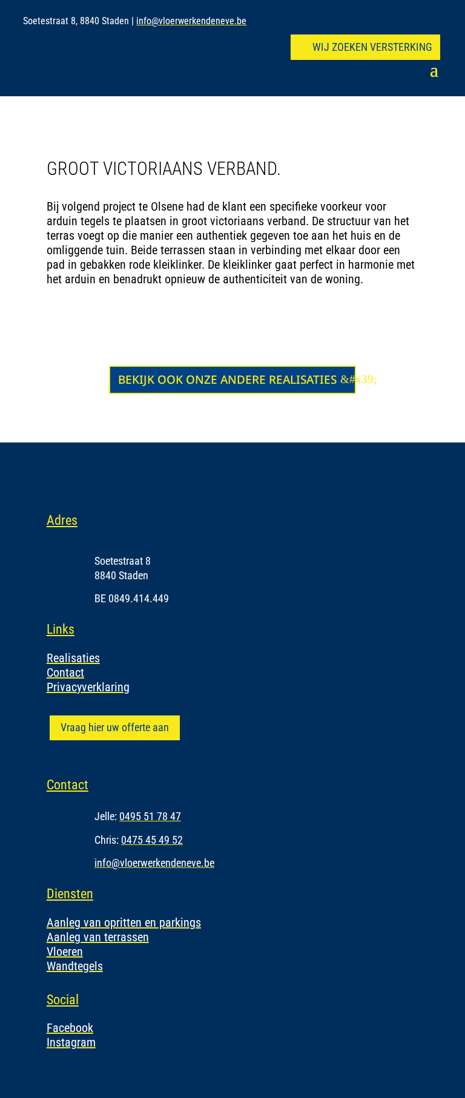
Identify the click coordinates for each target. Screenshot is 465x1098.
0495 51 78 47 (150, 816)
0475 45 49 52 (152, 839)
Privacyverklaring (88, 687)
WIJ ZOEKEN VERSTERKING (372, 47)
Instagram (71, 1042)
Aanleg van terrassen (98, 937)
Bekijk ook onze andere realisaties (227, 379)
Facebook (70, 1028)
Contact (65, 672)
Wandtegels (75, 966)
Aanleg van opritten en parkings (124, 922)
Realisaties (73, 658)
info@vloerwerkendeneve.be (191, 21)
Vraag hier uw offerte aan (115, 727)
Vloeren (65, 951)
